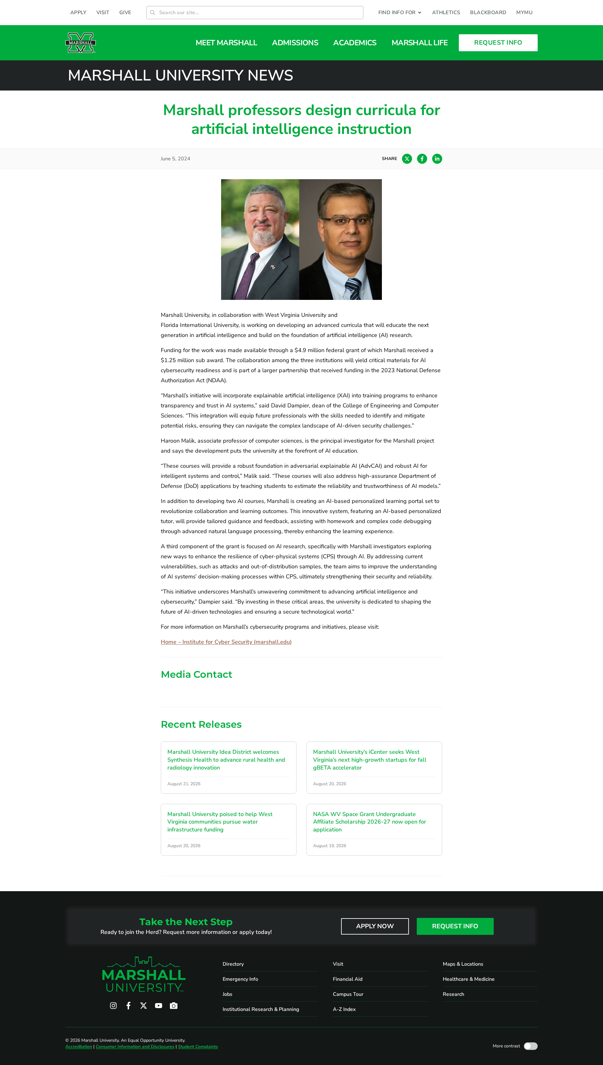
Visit (338, 964)
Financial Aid (347, 979)
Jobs (227, 994)
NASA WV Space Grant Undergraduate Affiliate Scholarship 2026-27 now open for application (369, 822)
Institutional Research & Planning (261, 1009)
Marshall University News (180, 75)
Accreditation (78, 1047)
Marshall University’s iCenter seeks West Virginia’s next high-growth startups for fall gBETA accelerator (369, 759)
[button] (400, 12)
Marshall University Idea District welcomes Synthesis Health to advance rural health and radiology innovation (226, 759)
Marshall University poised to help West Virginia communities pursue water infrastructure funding (220, 822)
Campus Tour (348, 994)
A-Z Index (344, 1009)
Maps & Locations (463, 964)
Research (453, 994)
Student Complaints (198, 1047)
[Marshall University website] (80, 43)
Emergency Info (240, 979)
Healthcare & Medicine (469, 979)
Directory (233, 964)
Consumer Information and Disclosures (135, 1047)
